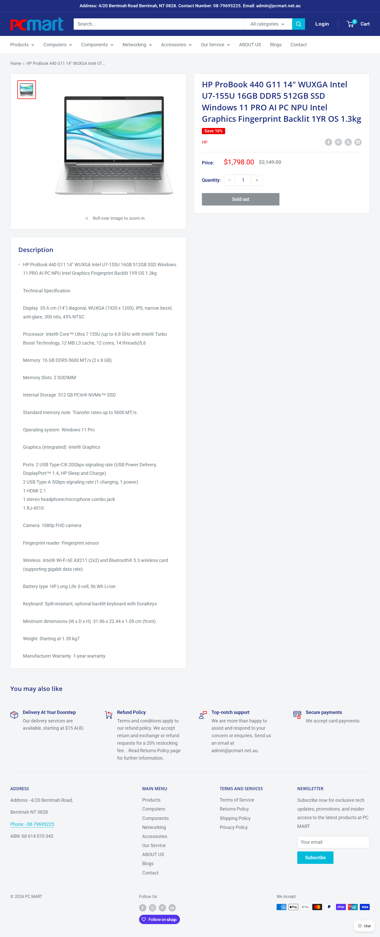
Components (94, 44)
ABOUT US (250, 44)
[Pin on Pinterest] (338, 142)
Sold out (240, 199)
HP (204, 142)
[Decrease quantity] (229, 180)
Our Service (212, 44)
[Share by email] (358, 142)
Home (15, 63)
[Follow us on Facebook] (142, 908)
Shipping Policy (235, 818)
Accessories (173, 44)
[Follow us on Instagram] (152, 908)
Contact (299, 44)
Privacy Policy (234, 827)
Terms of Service (237, 800)
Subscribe (315, 857)
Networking (134, 44)
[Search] (298, 24)
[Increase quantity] (257, 180)
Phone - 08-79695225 (32, 824)
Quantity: (211, 180)
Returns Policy (234, 809)
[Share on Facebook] (328, 142)
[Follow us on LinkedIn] (172, 908)
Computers (54, 44)
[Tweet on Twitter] (348, 142)
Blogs (276, 44)
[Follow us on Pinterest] (162, 908)
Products (19, 44)
